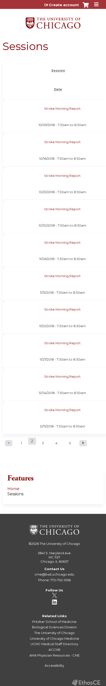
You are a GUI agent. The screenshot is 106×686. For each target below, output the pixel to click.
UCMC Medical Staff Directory (54, 644)
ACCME (54, 650)
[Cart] (86, 7)
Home (13, 488)
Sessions (15, 494)
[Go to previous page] (8, 443)
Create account (64, 5)
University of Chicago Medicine (54, 638)
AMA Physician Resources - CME (54, 655)
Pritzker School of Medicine (54, 622)
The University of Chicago (60, 544)
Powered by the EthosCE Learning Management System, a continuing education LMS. (86, 682)
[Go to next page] (83, 443)
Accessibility (54, 665)
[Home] (53, 21)
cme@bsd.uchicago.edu (54, 574)
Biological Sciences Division (54, 627)
